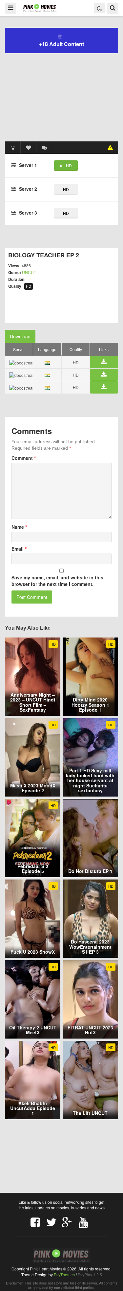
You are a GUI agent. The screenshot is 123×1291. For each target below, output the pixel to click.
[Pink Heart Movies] (40, 7)
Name (19, 527)
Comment (23, 458)
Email (19, 548)
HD (69, 165)
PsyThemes (64, 1274)
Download (20, 336)
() (44, 147)
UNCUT (29, 272)
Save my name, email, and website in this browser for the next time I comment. (57, 580)
